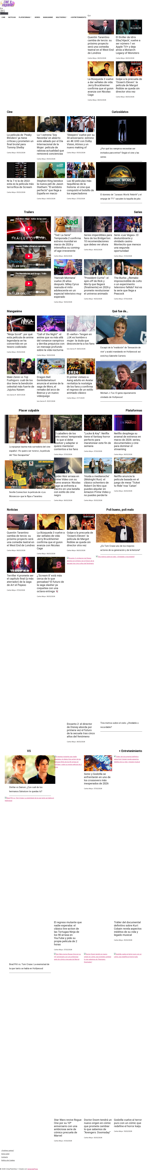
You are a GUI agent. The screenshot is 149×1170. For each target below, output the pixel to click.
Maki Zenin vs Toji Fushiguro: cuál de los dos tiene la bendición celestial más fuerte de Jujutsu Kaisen (20, 383)
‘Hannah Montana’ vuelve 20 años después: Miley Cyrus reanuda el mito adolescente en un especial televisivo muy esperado (67, 287)
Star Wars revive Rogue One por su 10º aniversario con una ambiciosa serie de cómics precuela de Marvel (67, 1127)
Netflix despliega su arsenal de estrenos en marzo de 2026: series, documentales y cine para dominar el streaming (127, 441)
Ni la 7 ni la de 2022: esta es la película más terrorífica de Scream (20, 184)
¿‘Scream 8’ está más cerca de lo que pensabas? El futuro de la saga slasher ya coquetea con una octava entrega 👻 (50, 583)
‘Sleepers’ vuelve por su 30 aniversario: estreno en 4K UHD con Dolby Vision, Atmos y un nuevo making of (81, 141)
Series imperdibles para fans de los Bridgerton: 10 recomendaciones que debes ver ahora (98, 240)
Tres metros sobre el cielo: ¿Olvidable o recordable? (119, 725)
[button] (1, 9)
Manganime (48, 17)
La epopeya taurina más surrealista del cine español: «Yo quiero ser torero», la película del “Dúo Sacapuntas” (29, 450)
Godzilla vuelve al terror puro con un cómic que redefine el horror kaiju (128, 1123)
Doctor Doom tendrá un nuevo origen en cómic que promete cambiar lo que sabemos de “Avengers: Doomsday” (98, 1126)
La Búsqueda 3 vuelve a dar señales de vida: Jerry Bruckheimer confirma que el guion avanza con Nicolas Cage (100, 87)
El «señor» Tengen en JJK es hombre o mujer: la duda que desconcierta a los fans (80, 339)
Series (37, 17)
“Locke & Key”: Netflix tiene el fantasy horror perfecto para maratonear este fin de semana (97, 440)
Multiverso (61, 17)
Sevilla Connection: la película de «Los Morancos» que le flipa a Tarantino (27, 494)
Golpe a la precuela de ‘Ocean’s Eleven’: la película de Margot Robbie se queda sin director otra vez (129, 85)
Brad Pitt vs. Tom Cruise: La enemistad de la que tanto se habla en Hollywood (29, 966)
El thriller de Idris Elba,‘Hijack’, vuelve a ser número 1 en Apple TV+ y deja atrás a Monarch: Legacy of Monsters (128, 45)
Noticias (12, 17)
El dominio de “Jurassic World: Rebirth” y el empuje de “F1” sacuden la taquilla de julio (121, 196)
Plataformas (24, 17)
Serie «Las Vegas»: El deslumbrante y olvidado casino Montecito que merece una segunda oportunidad (127, 243)
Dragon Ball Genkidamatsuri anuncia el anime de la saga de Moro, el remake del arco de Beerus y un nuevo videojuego (50, 387)
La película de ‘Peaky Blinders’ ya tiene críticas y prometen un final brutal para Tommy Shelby (20, 141)
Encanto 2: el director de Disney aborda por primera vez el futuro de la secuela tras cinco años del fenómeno (81, 730)
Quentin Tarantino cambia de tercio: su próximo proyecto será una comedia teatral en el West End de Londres (101, 45)
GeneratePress (32, 1169)
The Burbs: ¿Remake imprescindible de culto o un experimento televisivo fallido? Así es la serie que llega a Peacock (128, 285)
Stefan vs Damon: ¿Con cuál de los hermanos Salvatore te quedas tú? (25, 789)
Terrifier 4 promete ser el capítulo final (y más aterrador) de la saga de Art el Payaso (20, 580)
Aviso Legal (5, 1154)
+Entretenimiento (78, 17)
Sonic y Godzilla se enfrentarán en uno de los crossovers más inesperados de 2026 (97, 778)
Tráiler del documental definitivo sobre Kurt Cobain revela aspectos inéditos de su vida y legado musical (127, 928)
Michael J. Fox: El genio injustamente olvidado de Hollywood (118, 395)
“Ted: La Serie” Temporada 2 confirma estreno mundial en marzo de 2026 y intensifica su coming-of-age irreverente (67, 243)
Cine (3, 17)
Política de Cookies (8, 1160)
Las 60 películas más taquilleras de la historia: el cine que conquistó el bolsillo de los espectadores (80, 187)
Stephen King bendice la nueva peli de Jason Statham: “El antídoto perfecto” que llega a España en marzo (50, 187)
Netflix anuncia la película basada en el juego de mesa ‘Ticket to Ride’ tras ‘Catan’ (127, 481)
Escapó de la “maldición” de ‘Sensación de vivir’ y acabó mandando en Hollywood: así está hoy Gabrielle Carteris (120, 351)
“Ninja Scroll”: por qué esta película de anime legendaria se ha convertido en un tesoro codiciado (20, 340)
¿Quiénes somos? (7, 1150)
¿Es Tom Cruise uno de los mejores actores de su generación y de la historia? (120, 548)
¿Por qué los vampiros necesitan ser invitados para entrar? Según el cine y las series (119, 152)
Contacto (4, 1157)
